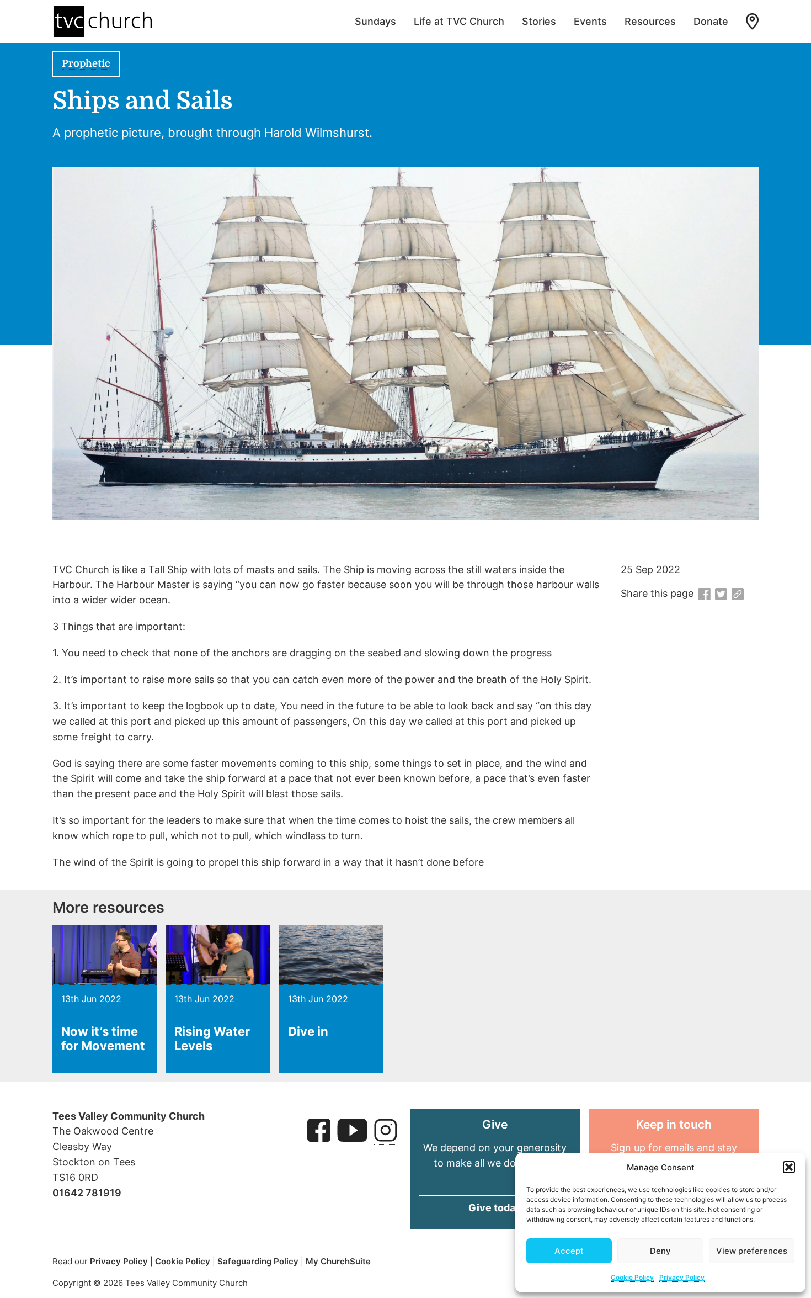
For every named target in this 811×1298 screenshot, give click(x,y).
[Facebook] (704, 594)
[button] (788, 1167)
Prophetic (86, 63)
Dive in (308, 1031)
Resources (650, 21)
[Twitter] (721, 594)
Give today (494, 1208)
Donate (710, 21)
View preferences (751, 1251)
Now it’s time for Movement (103, 1038)
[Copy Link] (737, 594)
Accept (569, 1251)
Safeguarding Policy (259, 1261)
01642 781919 (86, 1193)
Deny (660, 1251)
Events (590, 21)
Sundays (375, 21)
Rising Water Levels (212, 1038)
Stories (539, 21)
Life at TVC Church (459, 21)
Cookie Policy (632, 1277)
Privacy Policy (682, 1277)
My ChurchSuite (338, 1261)
